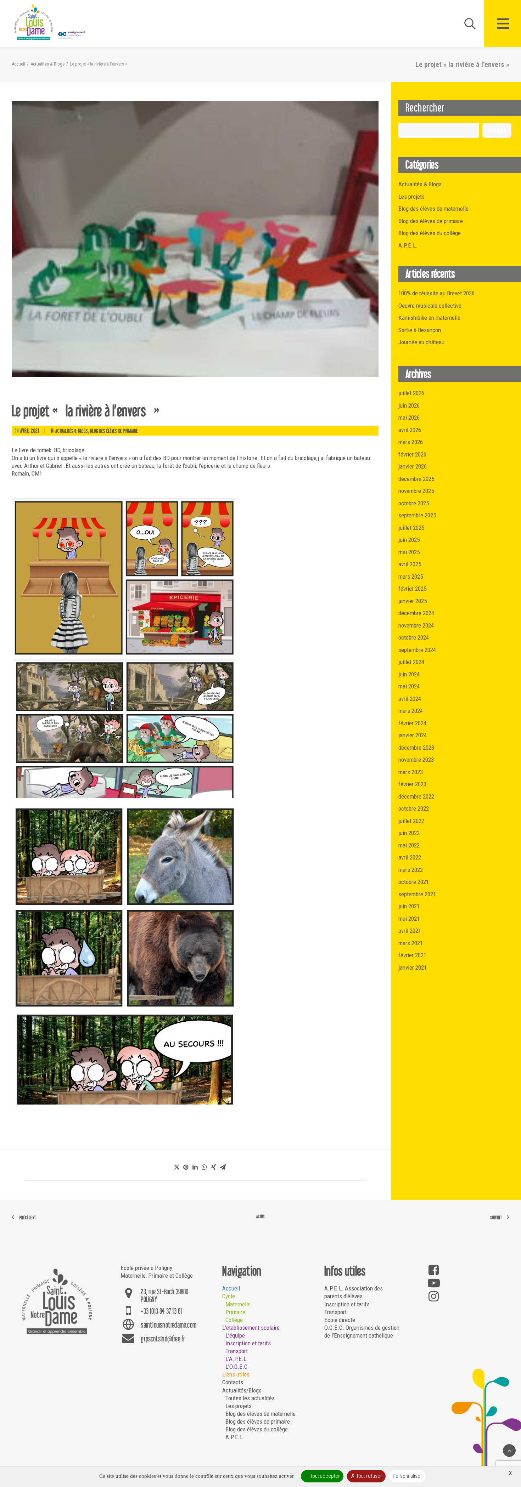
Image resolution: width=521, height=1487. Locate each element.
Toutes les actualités (250, 1398)
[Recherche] (467, 23)
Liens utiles (236, 1374)
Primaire (235, 1312)
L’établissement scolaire (251, 1327)
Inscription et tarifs (248, 1343)
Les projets (238, 1405)
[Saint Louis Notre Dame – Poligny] (51, 22)
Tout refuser (368, 1476)
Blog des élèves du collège (256, 1429)
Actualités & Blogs (47, 64)
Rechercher (497, 130)
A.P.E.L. (235, 1437)
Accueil (18, 64)
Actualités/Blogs (242, 1390)
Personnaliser (407, 1476)
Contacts (232, 1382)
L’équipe (235, 1335)
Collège (234, 1319)
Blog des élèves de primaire (114, 431)
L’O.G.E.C (236, 1366)
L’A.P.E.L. (236, 1358)
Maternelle (238, 1304)
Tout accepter (324, 1476)
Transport (236, 1351)
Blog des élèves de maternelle (260, 1413)
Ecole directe (339, 1319)
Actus (260, 1216)
